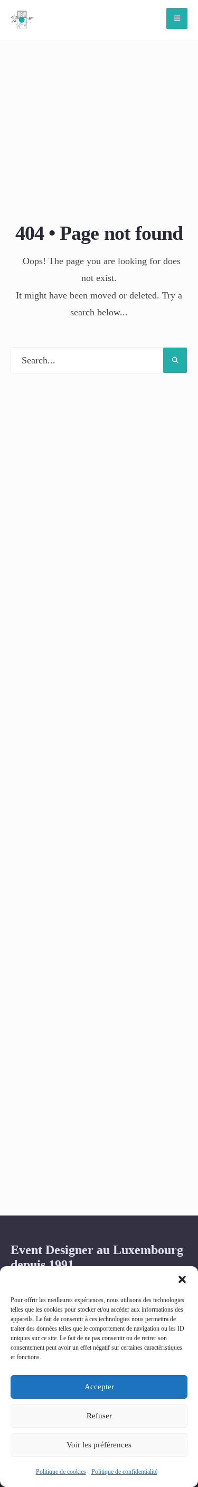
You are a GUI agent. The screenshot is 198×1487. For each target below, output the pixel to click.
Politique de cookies (61, 1471)
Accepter (99, 1386)
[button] (182, 1279)
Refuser (99, 1415)
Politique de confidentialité (124, 1471)
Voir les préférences (99, 1445)
